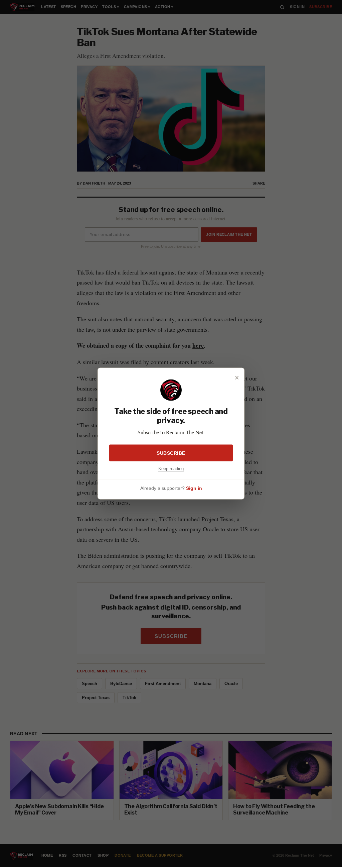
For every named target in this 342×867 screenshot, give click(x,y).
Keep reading (171, 468)
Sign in (194, 488)
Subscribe (171, 452)
